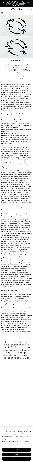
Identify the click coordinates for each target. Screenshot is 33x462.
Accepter (16, 449)
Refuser (16, 454)
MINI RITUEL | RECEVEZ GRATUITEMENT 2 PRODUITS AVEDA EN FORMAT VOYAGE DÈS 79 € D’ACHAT (16, 3)
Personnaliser (16, 458)
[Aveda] (16, 9)
